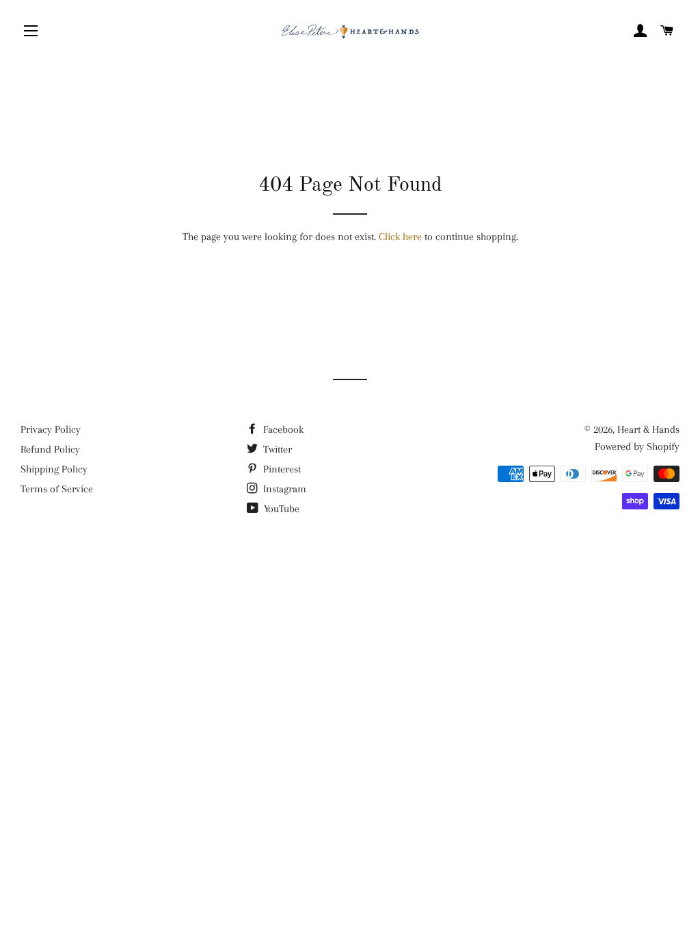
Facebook (282, 429)
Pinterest (280, 469)
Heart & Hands (648, 429)
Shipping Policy (54, 469)
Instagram (283, 489)
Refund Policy (50, 449)
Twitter (276, 449)
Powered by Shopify (637, 446)
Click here (400, 236)
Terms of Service (57, 489)
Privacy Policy (51, 429)
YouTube (280, 509)
